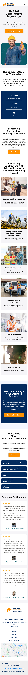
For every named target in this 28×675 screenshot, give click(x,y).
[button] (24, 4)
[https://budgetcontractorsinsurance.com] (8, 4)
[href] (14, 650)
